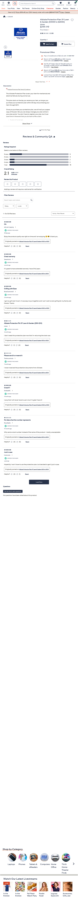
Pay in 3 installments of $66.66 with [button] (55, 56)
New (18, 8)
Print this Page (45, 130)
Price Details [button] (44, 30)
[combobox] (35, 3)
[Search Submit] (53, 3)
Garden (58, 8)
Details (66, 60)
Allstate (42, 24)
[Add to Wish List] (72, 20)
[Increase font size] (47, 81)
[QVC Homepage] (4, 17)
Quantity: (43, 40)
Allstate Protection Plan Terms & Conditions (19, 89)
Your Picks (11, 8)
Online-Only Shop (38, 8)
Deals (3, 8)
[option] (39, 12)
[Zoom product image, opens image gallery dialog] (5, 47)
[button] (3, 4)
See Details (54, 67)
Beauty (72, 8)
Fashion (65, 8)
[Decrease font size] (49, 81)
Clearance (49, 8)
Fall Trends (26, 8)
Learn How (69, 76)
